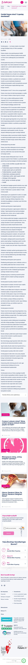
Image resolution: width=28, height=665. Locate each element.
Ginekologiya (6, 414)
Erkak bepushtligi (18, 603)
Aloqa (2, 614)
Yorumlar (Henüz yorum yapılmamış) (11, 394)
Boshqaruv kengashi (5, 596)
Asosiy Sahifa (2, 7)
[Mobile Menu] (26, 2)
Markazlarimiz (4, 607)
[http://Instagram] (4, 585)
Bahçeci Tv (3, 610)
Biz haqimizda (4, 591)
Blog (9, 6)
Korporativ (3, 594)
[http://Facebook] (1, 585)
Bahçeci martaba (5, 599)
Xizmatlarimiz (17, 591)
